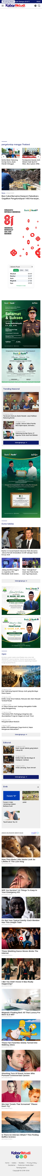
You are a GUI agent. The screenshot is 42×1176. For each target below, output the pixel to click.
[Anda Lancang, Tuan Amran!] (8, 769)
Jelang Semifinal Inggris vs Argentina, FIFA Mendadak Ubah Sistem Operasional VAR (10, 572)
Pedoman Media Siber (26, 1165)
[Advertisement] (21, 29)
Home (7, 1163)
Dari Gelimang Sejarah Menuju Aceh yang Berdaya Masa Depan (20, 692)
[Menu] (3, 5)
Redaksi (21, 1163)
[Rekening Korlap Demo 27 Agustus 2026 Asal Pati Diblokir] (8, 435)
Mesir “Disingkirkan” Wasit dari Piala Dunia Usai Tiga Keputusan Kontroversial (30, 572)
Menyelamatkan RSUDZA (10, 722)
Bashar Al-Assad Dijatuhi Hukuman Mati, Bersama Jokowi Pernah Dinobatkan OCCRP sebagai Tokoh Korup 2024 (20, 553)
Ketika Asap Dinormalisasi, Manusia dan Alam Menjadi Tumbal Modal (21, 700)
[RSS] (25, 1157)
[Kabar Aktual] (15, 5)
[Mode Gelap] (35, 5)
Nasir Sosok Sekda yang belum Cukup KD (27, 749)
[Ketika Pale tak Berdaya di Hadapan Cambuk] (8, 759)
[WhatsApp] (21, 1157)
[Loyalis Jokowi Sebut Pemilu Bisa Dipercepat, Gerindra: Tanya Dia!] (8, 425)
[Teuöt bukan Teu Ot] (11, 815)
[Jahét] (30, 795)
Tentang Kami (21, 1168)
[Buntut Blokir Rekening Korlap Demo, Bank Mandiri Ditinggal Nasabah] (11, 153)
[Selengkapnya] (38, 787)
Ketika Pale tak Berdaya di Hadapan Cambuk (25, 759)
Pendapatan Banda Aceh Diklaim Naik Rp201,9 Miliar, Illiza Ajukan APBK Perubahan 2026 (31, 162)
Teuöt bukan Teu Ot (10, 822)
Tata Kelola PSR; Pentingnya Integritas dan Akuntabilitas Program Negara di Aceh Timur (18, 715)
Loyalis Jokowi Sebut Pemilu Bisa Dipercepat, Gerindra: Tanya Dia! (26, 424)
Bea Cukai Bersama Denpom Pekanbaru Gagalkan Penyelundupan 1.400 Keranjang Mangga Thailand (21, 198)
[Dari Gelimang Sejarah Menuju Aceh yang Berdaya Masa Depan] (21, 676)
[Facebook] (17, 1157)
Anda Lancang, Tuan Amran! (26, 768)
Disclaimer (12, 1165)
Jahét (24, 802)
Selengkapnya (20, 443)
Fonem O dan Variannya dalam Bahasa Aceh (9, 804)
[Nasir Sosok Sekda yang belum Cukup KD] (8, 750)
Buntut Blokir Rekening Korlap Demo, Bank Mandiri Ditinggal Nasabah (10, 162)
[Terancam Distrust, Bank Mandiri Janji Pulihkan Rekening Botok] (21, 402)
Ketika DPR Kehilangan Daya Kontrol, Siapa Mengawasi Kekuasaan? (17, 728)
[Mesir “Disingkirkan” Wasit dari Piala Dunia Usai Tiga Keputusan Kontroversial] (31, 563)
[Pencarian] (39, 5)
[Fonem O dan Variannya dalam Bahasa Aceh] (11, 795)
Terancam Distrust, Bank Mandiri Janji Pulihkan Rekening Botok (20, 417)
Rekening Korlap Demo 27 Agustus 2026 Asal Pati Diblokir (27, 434)
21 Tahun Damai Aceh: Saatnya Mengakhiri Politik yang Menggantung (19, 707)
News (3, 193)
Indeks (14, 1163)
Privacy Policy (32, 1163)
